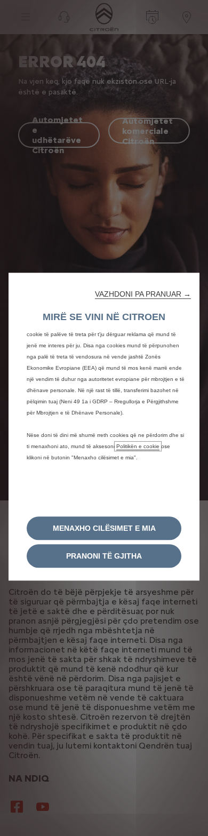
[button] (143, 294)
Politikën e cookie (137, 446)
